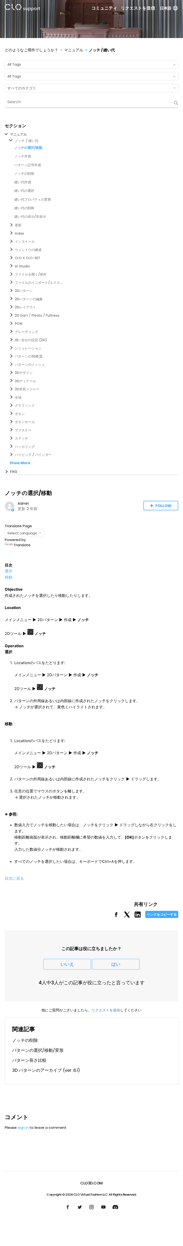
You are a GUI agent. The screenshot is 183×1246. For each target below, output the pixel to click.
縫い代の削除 (24, 208)
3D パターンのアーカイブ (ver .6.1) (46, 1070)
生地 (18, 397)
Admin (23, 503)
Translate (22, 544)
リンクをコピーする (162, 914)
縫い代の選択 (24, 190)
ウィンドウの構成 (28, 249)
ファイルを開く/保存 (30, 274)
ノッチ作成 (22, 156)
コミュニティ (104, 8)
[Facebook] (116, 916)
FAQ (13, 471)
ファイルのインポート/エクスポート (38, 282)
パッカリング (25, 446)
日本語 (165, 8)
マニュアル (73, 50)
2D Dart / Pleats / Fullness (37, 315)
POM (18, 323)
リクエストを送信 (138, 8)
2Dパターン (24, 290)
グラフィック (25, 405)
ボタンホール (25, 422)
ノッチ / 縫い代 (102, 50)
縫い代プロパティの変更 (32, 199)
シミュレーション (28, 348)
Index (19, 233)
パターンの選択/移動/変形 (38, 1050)
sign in (23, 1127)
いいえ (67, 964)
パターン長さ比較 (29, 1060)
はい (115, 964)
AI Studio (22, 266)
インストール (25, 241)
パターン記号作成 (27, 165)
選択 (8, 571)
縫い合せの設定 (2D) (31, 340)
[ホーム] (22, 8)
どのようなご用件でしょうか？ (31, 50)
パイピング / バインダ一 (33, 454)
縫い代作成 (22, 182)
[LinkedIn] (138, 916)
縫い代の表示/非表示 (30, 216)
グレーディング (26, 331)
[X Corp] (127, 916)
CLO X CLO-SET (27, 258)
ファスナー (23, 430)
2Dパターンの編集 (29, 299)
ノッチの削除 (24, 173)
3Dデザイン (24, 372)
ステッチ (21, 438)
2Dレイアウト (25, 307)
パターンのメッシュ (30, 364)
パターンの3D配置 (29, 356)
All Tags (14, 64)
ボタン (20, 413)
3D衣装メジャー (27, 389)
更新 (18, 225)
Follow (163, 505)
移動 (8, 577)
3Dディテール (25, 381)
